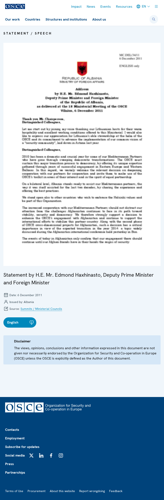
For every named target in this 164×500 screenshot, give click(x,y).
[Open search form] (153, 19)
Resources (124, 6)
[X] (31, 455)
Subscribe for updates (22, 447)
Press (9, 464)
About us (99, 19)
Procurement (36, 491)
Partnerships (15, 472)
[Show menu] (156, 6)
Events (105, 6)
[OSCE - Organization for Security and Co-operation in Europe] (15, 6)
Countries (32, 19)
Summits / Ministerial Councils (41, 309)
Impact (76, 6)
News (91, 6)
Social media (15, 455)
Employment (15, 438)
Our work (12, 19)
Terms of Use (14, 491)
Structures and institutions (66, 19)
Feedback (115, 491)
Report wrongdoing (92, 491)
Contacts (12, 429)
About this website (62, 491)
